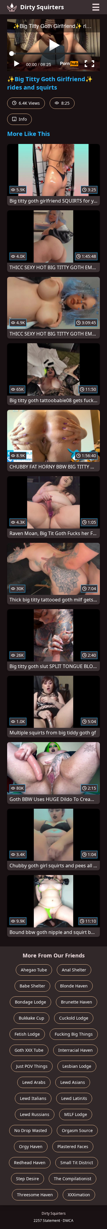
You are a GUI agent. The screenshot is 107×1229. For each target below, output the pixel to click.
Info (22, 119)
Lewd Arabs (33, 1082)
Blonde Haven (74, 986)
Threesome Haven (35, 1194)
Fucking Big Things (74, 1034)
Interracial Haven (75, 1050)
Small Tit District (76, 1162)
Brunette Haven (76, 1002)
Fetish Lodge (27, 1034)
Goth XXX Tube (29, 1050)
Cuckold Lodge (73, 1018)
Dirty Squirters (42, 7)
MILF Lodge (75, 1114)
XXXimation (79, 1194)
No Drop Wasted (30, 1130)
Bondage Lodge (30, 1002)
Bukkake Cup (31, 1018)
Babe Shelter (32, 986)
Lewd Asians (72, 1082)
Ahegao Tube (34, 970)
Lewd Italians (33, 1098)
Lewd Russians (34, 1114)
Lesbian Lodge (76, 1066)
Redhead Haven (29, 1162)
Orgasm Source (77, 1130)
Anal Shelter (74, 970)
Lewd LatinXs (74, 1098)
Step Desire (27, 1178)
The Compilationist (72, 1178)
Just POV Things (32, 1066)
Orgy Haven (31, 1146)
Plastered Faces (72, 1146)
